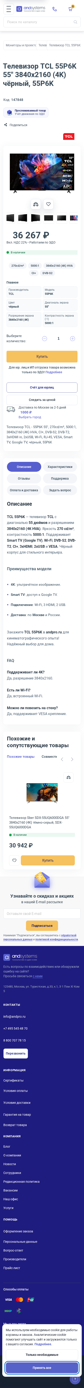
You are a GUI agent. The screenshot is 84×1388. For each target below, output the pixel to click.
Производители (14, 1259)
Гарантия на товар (17, 1114)
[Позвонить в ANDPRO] (54, 9)
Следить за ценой (42, 400)
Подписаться (42, 926)
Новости (9, 1164)
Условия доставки (16, 1102)
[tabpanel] (42, 610)
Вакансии (10, 1190)
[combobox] (42, 22)
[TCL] (69, 137)
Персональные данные (20, 1241)
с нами (38, 976)
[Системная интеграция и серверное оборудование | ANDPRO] (30, 9)
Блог (6, 1146)
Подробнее (53, 372)
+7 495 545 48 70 (15, 1028)
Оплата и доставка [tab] (24, 490)
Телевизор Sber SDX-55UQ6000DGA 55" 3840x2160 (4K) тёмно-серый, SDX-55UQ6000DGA (39, 822)
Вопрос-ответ (13, 1250)
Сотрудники (12, 1173)
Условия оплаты (15, 1091)
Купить (42, 356)
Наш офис (10, 1199)
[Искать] (75, 22)
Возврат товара (15, 1125)
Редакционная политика (21, 1181)
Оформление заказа (18, 1231)
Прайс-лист (11, 1268)
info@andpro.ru (14, 1016)
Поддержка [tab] (60, 478)
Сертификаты (13, 1080)
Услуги (8, 1208)
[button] (8, 9)
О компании (12, 1155)
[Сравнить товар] (36, 204)
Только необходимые (42, 1355)
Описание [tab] (24, 467)
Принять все (42, 1368)
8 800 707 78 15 (14, 1040)
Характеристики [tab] (60, 467)
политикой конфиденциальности (56, 939)
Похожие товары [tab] (20, 757)
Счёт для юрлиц (42, 387)
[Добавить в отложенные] (48, 204)
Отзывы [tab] (24, 478)
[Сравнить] (68, 777)
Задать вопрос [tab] (60, 490)
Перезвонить (16, 1053)
